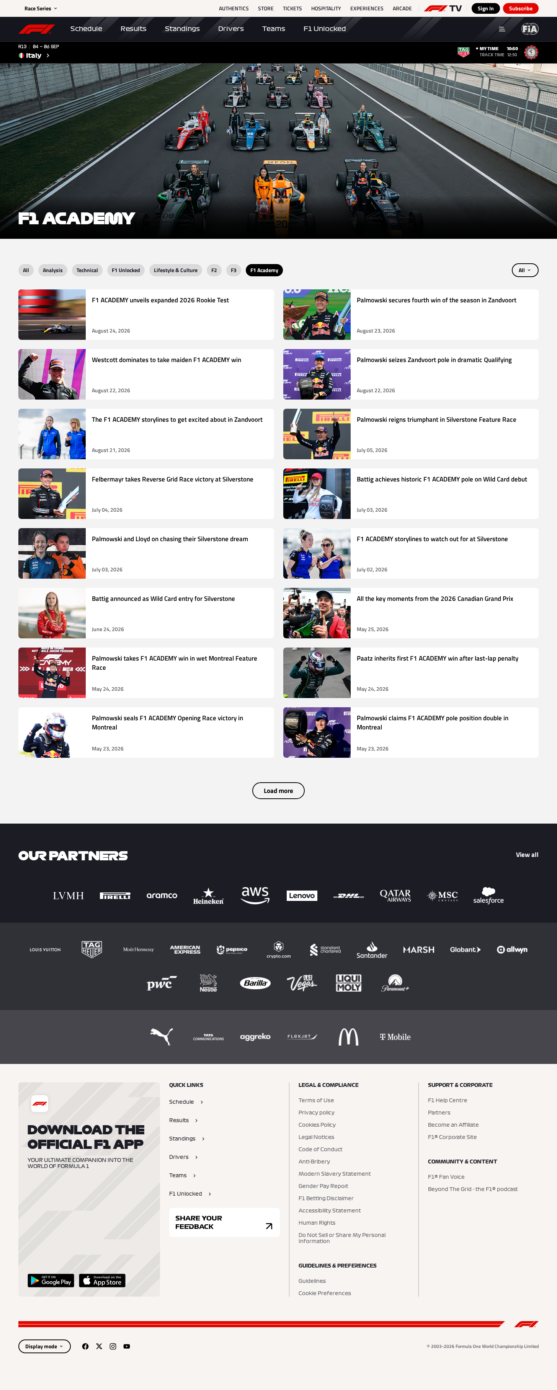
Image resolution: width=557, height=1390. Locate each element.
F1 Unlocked (325, 29)
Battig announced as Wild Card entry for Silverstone (163, 599)
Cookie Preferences (325, 1293)
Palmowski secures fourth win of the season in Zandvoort (436, 300)
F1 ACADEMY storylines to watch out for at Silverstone (432, 539)
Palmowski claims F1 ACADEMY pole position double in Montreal (432, 722)
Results (134, 29)
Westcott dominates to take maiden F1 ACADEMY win (166, 360)
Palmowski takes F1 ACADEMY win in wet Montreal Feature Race (174, 663)
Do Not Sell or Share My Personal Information (342, 1238)
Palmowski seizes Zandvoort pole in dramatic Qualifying (434, 360)
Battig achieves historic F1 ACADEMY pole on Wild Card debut (442, 479)
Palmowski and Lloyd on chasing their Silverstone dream (170, 539)
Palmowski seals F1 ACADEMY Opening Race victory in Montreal (167, 722)
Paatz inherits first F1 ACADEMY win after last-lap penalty (437, 658)
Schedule (86, 29)
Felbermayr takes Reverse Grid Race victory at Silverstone (172, 479)
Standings (182, 29)
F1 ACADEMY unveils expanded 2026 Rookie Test (160, 300)
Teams (273, 29)
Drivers (231, 29)
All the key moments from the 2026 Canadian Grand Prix (435, 599)
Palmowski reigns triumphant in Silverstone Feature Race (436, 419)
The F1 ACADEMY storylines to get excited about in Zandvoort (177, 419)
